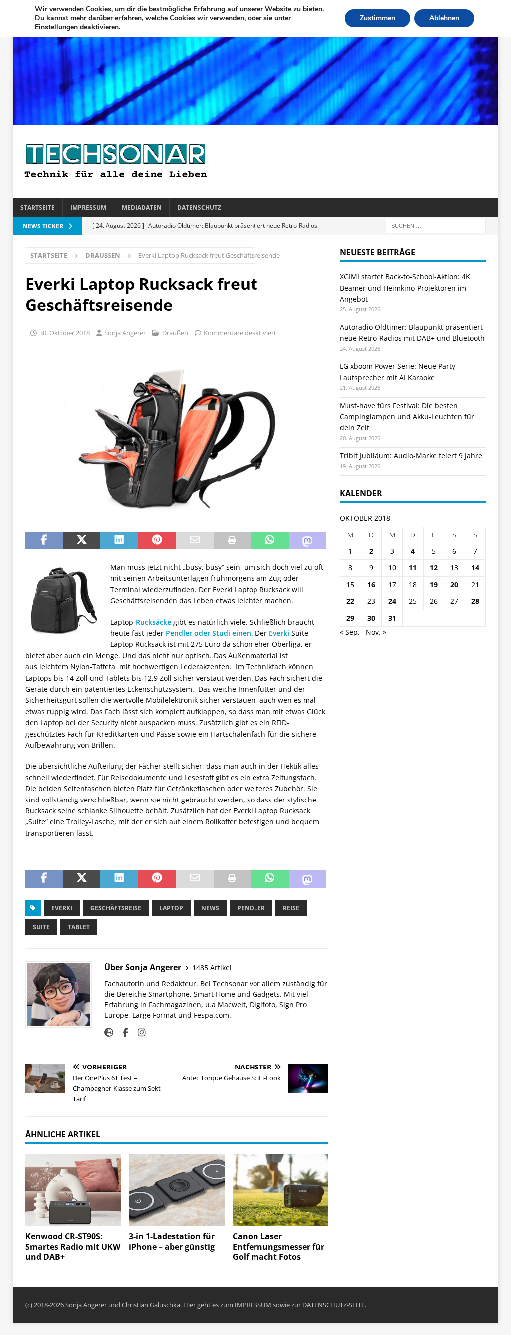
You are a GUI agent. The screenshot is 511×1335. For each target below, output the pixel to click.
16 (371, 584)
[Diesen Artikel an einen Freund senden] (194, 541)
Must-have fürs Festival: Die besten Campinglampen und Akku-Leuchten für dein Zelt (407, 417)
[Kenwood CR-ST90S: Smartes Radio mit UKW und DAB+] (73, 1190)
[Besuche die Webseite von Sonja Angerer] (108, 1032)
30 (371, 618)
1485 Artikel (212, 967)
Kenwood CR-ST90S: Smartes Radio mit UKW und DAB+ (72, 1247)
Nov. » (376, 632)
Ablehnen (444, 18)
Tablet (79, 927)
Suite (41, 927)
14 (475, 567)
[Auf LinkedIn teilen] (119, 541)
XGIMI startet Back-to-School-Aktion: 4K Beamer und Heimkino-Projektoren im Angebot (405, 288)
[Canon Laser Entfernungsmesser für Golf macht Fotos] (280, 1190)
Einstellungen (56, 27)
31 (392, 618)
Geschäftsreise (115, 908)
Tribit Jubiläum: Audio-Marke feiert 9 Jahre (411, 455)
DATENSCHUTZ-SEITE (333, 1304)
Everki (279, 633)
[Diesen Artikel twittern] (81, 541)
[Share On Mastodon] (307, 541)
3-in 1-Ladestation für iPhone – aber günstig (172, 1241)
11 (413, 567)
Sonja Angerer (125, 332)
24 (392, 601)
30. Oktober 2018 (64, 332)
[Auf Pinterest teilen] (157, 541)
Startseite (37, 207)
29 (350, 618)
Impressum (88, 207)
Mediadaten (142, 207)
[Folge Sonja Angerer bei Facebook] (121, 1032)
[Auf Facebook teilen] (44, 541)
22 (350, 601)
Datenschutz (199, 207)
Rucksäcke (153, 622)
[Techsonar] (256, 119)
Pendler (251, 908)
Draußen (175, 332)
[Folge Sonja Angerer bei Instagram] (138, 1032)
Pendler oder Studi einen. (209, 633)
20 (454, 584)
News (210, 908)
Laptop (171, 908)
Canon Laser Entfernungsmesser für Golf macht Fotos (278, 1247)
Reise (291, 908)
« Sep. (350, 632)
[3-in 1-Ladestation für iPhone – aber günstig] (177, 1190)
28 (475, 601)
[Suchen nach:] (436, 225)
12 (434, 567)
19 (434, 584)
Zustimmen (377, 18)
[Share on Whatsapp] (269, 541)
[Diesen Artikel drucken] (232, 541)
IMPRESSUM (253, 1304)
